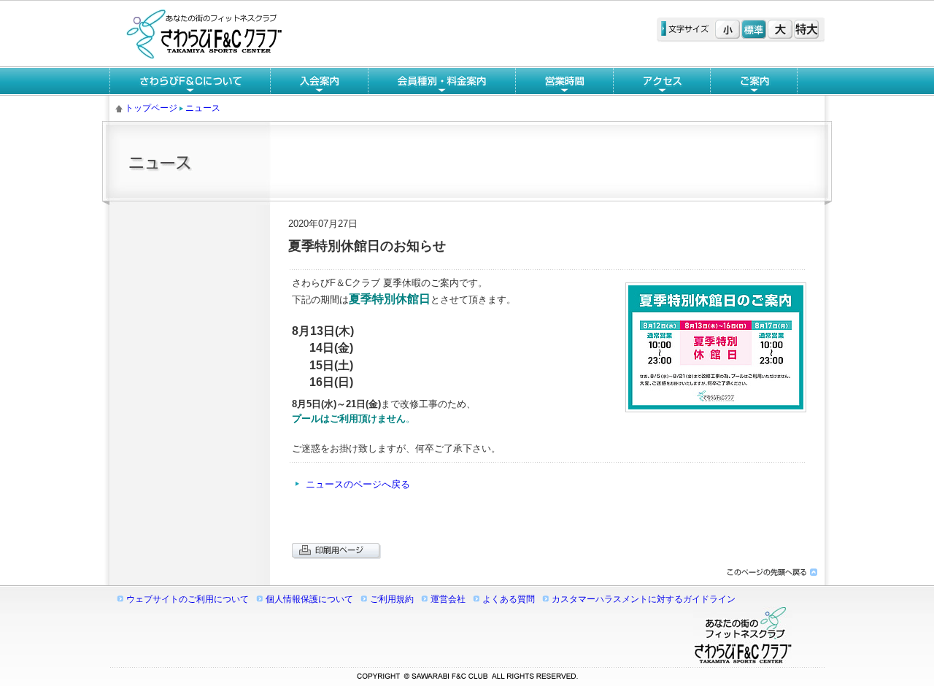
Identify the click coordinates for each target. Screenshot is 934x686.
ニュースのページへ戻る (358, 484)
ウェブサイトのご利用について (187, 599)
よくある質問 (508, 599)
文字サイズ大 (806, 29)
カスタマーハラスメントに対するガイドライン (644, 599)
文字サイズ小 (727, 29)
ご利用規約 (392, 599)
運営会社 (448, 599)
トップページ (151, 108)
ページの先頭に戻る (771, 572)
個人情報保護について (309, 599)
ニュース (202, 108)
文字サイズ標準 (753, 29)
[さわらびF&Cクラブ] (204, 55)
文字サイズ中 (780, 29)
